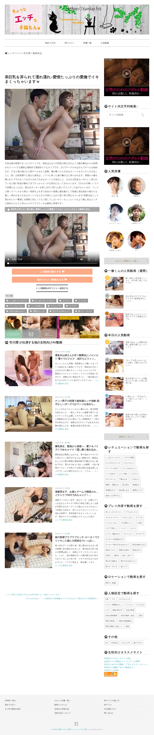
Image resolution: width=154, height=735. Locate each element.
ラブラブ (73, 306)
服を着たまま (124, 490)
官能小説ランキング (62, 713)
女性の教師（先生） (128, 615)
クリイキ (82, 300)
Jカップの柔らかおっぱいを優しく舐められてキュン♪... (136, 362)
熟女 (141, 615)
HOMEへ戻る (10, 700)
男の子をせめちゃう (61, 311)
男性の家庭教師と (125, 621)
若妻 (127, 626)
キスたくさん (127, 517)
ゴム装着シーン (126, 523)
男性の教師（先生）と (114, 626)
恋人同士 (125, 485)
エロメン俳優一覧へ (62, 700)
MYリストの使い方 (111, 700)
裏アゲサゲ (138, 643)
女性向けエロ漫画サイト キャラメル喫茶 (122, 661)
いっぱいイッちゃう (18, 300)
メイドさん (140, 605)
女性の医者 (130, 610)
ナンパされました (129, 468)
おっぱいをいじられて (44, 300)
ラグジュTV (56, 306)
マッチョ (129, 605)
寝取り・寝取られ (112, 485)
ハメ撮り (139, 523)
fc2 (107, 643)
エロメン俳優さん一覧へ (126, 261)
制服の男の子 (117, 610)
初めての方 (50, 43)
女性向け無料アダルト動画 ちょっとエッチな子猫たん (71, 729)
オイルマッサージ (112, 517)
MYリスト (69, 43)
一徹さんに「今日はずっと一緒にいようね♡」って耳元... (136, 398)
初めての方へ (10, 705)
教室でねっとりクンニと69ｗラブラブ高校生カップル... (136, 316)
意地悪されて (111, 490)
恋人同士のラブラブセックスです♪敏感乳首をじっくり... (136, 298)
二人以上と (135, 479)
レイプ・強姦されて (113, 534)
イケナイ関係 (129, 457)
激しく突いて (128, 555)
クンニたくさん (16, 306)
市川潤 (9, 296)
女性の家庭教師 (111, 615)
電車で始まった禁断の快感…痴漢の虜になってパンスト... (136, 344)
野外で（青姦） (111, 583)
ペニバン (132, 528)
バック (123, 528)
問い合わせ (108, 713)
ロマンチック (111, 479)
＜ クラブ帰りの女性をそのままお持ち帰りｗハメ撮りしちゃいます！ (33, 595)
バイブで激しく (111, 528)
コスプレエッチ (124, 599)
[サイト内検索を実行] (142, 114)
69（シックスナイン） (114, 512)
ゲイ (113, 599)
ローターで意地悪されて (115, 539)
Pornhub (114, 643)
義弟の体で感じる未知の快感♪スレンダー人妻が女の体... (136, 416)
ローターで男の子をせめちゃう (117, 545)
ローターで (140, 534)
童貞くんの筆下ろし (113, 495)
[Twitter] (77, 724)
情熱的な (136, 485)
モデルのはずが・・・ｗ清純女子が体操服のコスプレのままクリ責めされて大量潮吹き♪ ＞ (63, 598)
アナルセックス (131, 512)
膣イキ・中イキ (85, 311)
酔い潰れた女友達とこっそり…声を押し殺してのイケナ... (136, 280)
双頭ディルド (111, 550)
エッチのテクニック (113, 463)
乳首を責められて (17, 311)
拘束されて (137, 550)
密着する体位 (124, 550)
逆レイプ (124, 566)
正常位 (108, 555)
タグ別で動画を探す (13, 709)
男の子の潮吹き (111, 561)
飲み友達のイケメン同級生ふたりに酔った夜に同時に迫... (136, 380)
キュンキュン (129, 463)
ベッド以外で (37, 306)
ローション (128, 534)
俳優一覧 (87, 43)
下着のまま (123, 479)
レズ (107, 610)
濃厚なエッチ (39, 311)
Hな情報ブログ (110, 709)
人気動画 (105, 43)
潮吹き (116, 555)
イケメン (66, 300)
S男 (107, 599)
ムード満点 (123, 474)
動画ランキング (126, 437)
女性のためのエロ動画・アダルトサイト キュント (126, 664)
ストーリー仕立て (112, 468)
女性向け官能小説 (61, 709)
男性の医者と (111, 621)
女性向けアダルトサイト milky (117, 658)
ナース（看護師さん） (114, 605)
